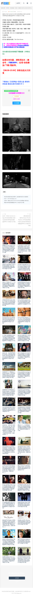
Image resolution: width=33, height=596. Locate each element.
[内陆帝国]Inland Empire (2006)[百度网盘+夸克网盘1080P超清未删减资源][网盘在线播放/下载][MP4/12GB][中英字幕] (24, 285)
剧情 (4, 191)
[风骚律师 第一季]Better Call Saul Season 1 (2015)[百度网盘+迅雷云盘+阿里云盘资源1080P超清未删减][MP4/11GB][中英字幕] (8, 375)
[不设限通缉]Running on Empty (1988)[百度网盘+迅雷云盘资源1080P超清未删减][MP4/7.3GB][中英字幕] (8, 505)
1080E (7, 8)
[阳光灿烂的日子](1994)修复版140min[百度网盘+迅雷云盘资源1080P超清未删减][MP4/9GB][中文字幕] (8, 320)
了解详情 (17, 581)
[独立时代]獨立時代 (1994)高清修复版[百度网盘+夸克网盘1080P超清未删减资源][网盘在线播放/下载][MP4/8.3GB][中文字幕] (24, 338)
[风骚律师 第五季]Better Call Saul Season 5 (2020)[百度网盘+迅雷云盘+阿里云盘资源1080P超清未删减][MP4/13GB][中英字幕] (8, 392)
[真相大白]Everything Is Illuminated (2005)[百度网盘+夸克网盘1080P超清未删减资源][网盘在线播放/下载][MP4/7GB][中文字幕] (8, 542)
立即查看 (17, 578)
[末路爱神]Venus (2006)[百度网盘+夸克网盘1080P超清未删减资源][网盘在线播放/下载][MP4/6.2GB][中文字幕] (24, 410)
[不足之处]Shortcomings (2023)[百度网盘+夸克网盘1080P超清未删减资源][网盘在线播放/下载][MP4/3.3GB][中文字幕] (24, 375)
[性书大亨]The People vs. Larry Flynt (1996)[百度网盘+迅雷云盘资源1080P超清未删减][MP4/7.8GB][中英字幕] (24, 320)
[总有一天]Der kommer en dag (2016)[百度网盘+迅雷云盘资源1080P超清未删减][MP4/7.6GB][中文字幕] (8, 218)
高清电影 (12, 8)
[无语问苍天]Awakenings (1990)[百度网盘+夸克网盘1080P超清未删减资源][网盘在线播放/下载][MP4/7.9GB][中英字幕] (24, 392)
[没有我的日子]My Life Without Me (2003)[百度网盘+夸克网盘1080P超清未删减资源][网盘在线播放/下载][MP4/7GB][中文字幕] (24, 487)
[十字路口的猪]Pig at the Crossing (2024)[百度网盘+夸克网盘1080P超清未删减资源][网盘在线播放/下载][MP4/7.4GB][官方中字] (8, 338)
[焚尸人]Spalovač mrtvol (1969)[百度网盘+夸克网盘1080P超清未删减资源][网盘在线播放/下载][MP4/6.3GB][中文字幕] (24, 355)
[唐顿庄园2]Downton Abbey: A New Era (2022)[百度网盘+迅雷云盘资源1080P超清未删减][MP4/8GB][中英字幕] (8, 302)
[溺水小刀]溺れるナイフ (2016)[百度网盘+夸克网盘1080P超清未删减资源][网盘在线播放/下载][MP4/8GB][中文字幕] (8, 285)
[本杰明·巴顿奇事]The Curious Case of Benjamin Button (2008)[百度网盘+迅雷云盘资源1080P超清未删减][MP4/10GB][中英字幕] (24, 267)
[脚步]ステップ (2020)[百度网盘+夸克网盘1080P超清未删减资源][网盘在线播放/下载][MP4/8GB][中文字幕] (24, 428)
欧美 (16, 8)
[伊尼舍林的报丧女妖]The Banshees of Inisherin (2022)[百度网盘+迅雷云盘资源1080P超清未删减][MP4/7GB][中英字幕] (24, 559)
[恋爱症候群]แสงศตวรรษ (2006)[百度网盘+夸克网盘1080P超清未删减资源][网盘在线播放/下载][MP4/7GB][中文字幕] (8, 559)
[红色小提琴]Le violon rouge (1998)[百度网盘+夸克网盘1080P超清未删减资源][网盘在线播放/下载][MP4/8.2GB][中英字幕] (8, 487)
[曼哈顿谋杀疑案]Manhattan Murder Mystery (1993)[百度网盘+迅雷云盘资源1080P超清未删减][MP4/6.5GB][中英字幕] (24, 220)
